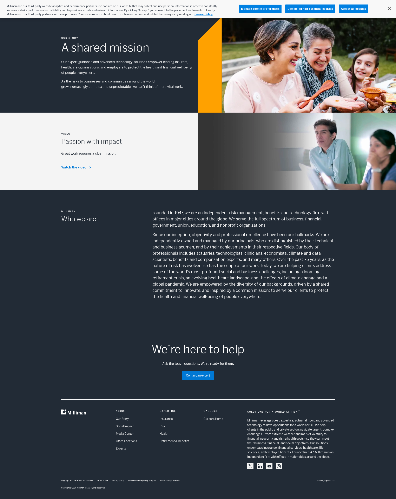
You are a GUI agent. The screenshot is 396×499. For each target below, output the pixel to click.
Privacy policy (118, 480)
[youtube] (269, 466)
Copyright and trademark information (77, 480)
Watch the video (73, 167)
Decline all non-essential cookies (310, 9)
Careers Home (213, 419)
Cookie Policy (203, 14)
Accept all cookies (353, 9)
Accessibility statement (170, 480)
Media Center (125, 433)
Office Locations (126, 441)
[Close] (389, 8)
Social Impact (125, 426)
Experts (121, 448)
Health (164, 433)
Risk (162, 426)
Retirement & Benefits (174, 441)
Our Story (122, 419)
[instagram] (279, 466)
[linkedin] (260, 466)
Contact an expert (198, 375)
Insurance (166, 419)
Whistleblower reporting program (142, 480)
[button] (250, 466)
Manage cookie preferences (260, 9)
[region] (198, 9)
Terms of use (102, 480)
